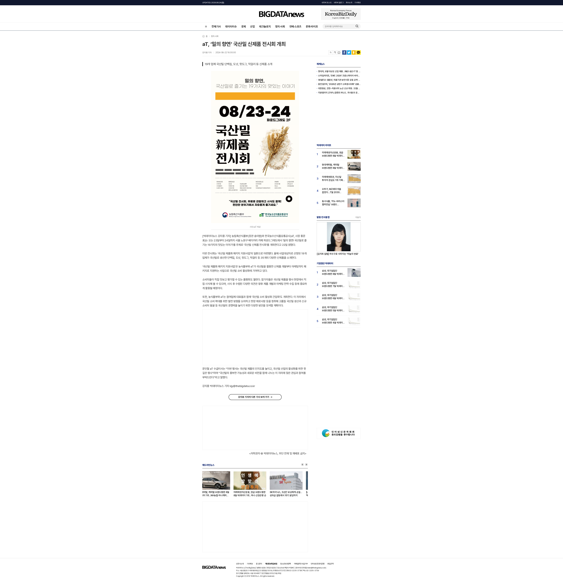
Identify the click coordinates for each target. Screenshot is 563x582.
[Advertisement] (227, 337)
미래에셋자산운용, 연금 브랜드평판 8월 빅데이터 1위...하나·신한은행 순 (218, 494)
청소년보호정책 (285, 564)
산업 (252, 26)
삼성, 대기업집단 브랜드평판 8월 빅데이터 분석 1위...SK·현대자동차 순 (333, 272)
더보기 (358, 217)
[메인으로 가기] (214, 568)
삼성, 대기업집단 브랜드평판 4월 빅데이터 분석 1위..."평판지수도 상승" (333, 321)
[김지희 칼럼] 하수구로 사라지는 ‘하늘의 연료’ (337, 254)
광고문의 (259, 564)
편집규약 (330, 564)
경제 (243, 26)
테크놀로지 (265, 26)
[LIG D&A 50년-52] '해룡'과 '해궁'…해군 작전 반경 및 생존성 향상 (289, 494)
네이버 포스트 (326, 2)
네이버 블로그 (339, 2)
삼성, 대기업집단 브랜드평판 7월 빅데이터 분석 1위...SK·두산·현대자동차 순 (333, 285)
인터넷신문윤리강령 (317, 564)
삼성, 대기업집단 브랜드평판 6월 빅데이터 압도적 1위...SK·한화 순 (333, 297)
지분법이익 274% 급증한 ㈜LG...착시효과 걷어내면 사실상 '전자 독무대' (339, 92)
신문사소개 (240, 564)
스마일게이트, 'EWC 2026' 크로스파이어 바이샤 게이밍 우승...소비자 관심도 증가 (339, 75)
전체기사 (216, 26)
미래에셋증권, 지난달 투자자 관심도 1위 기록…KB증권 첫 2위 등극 (333, 179)
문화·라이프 (312, 26)
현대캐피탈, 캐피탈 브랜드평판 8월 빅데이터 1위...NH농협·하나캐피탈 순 (333, 166)
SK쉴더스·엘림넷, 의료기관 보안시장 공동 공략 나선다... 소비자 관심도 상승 (339, 80)
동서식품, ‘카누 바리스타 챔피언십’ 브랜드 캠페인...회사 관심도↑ (333, 203)
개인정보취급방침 (271, 564)
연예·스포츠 (295, 26)
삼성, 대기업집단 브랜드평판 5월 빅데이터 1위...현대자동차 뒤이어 (333, 309)
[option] (220, 484)
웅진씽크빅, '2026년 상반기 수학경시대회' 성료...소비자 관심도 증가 (339, 84)
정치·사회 (280, 26)
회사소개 (349, 2)
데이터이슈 (231, 26)
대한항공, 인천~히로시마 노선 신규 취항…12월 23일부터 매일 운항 (339, 88)
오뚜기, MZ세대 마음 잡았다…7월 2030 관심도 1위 (331, 191)
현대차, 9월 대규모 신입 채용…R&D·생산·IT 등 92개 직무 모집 (339, 71)
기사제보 (357, 2)
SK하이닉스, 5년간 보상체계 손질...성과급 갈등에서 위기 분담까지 (255, 494)
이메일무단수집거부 (301, 564)
